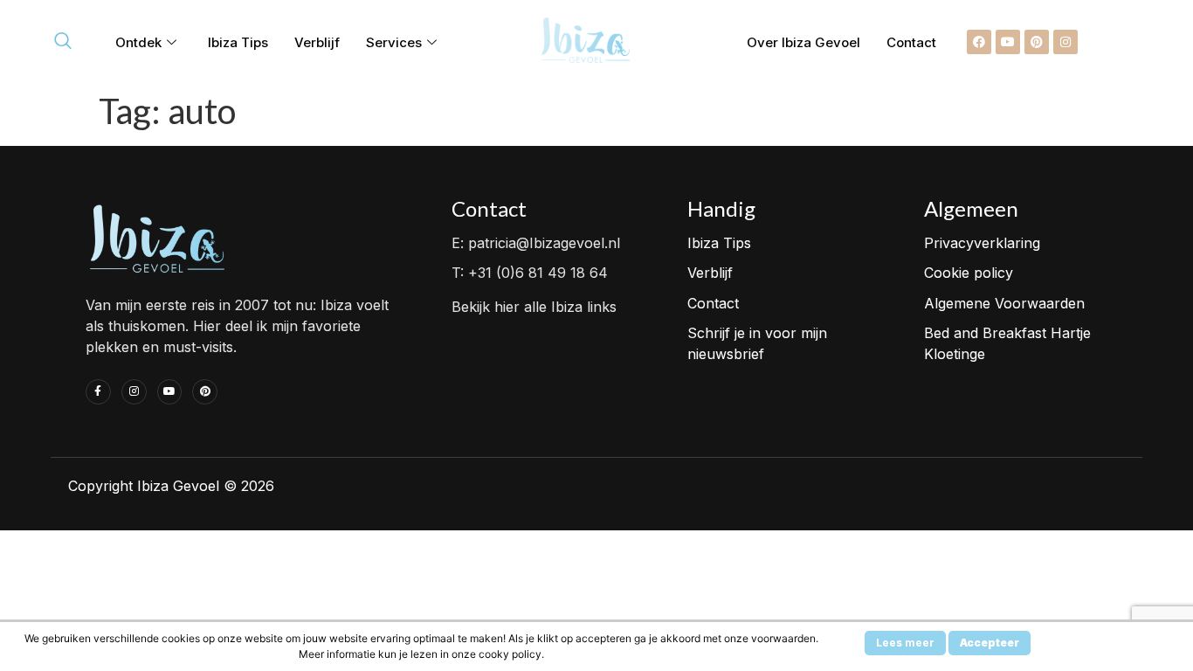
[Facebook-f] (98, 392)
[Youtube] (1008, 42)
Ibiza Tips (238, 42)
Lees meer (905, 642)
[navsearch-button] (62, 41)
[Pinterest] (1036, 42)
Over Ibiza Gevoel (803, 42)
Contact (911, 42)
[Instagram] (1065, 42)
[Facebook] (979, 42)
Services (394, 42)
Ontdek (138, 42)
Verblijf (317, 42)
